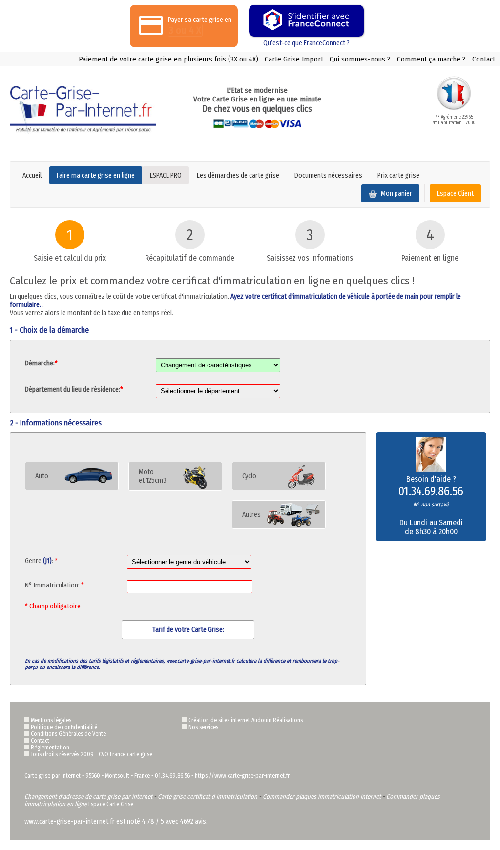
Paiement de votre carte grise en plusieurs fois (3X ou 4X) (168, 59)
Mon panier (395, 193)
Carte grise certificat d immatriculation (207, 796)
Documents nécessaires (328, 175)
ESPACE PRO (166, 175)
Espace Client (455, 193)
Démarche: (41, 363)
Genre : (41, 561)
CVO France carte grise (125, 754)
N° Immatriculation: (54, 585)
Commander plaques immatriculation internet (322, 796)
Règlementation (50, 747)
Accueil (32, 175)
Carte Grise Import (294, 59)
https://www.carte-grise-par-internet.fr (242, 775)
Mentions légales (51, 720)
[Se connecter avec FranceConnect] (306, 21)
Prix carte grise (398, 175)
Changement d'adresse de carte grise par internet (88, 796)
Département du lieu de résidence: (74, 389)
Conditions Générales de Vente (68, 733)
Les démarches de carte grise (238, 175)
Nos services (203, 727)
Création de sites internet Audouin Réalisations (245, 720)
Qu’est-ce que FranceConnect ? (306, 43)
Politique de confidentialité (64, 727)
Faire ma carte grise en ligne (96, 175)
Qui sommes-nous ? (360, 59)
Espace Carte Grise (110, 804)
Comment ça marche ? (431, 59)
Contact (483, 59)
